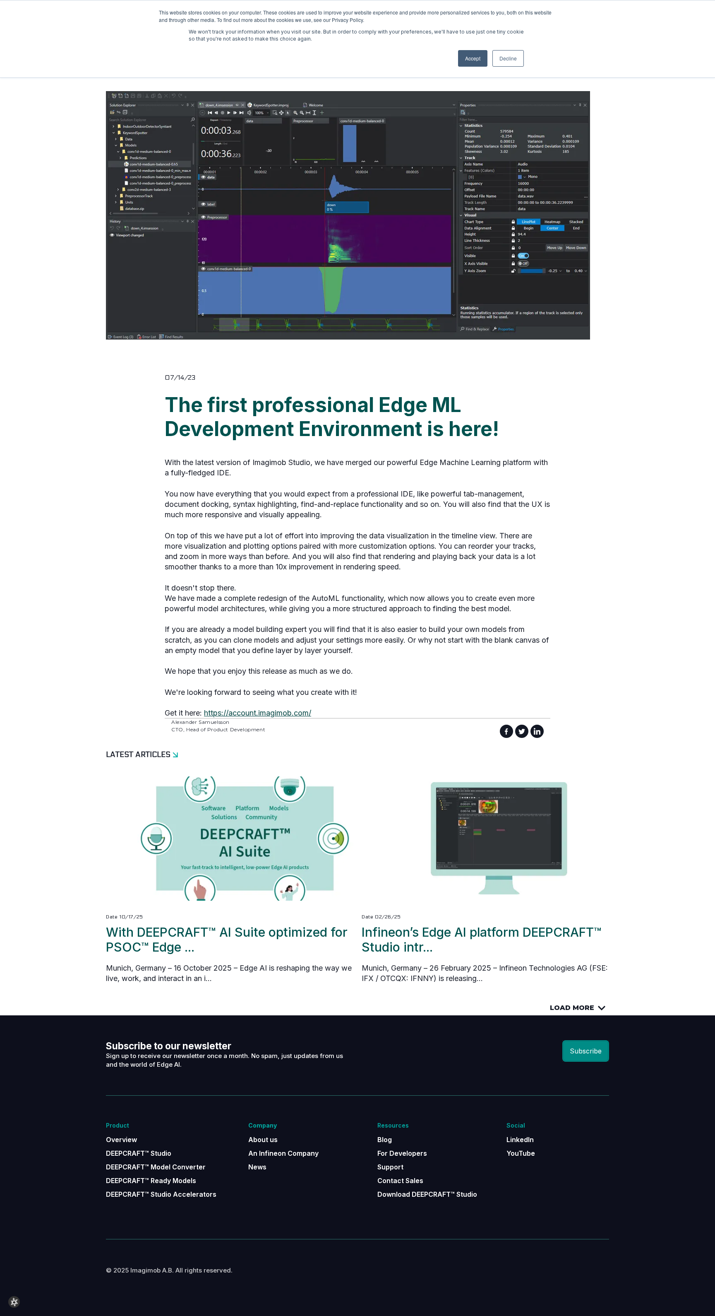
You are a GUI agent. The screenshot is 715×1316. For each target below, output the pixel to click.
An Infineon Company (283, 1153)
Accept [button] (472, 58)
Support (390, 1167)
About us (263, 1139)
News (257, 1167)
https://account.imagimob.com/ (257, 713)
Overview (121, 1139)
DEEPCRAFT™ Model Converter (156, 1167)
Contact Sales (400, 1180)
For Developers (402, 1153)
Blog (384, 1139)
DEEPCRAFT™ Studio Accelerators (161, 1194)
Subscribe (586, 1051)
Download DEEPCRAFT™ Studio (427, 1194)
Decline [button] (508, 58)
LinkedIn (520, 1139)
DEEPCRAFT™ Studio (138, 1153)
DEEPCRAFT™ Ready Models (151, 1180)
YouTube (520, 1153)
